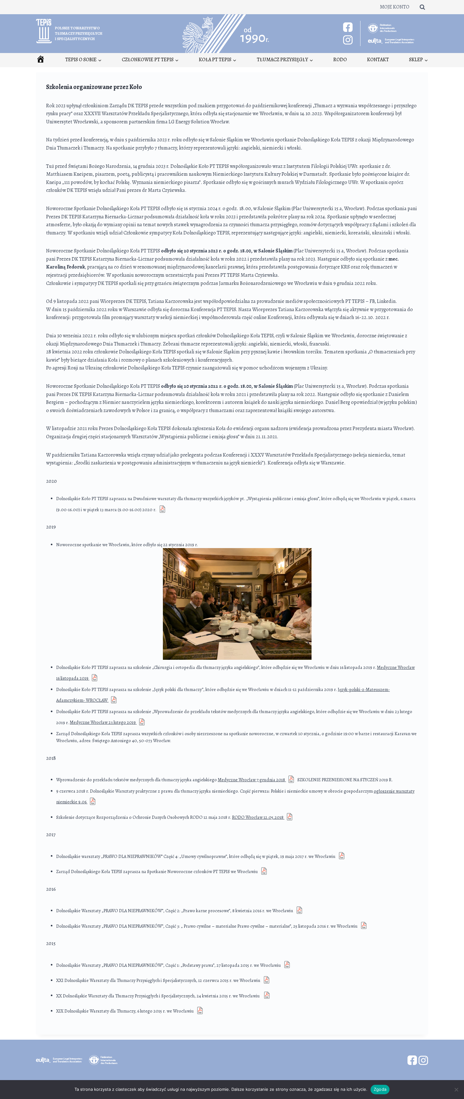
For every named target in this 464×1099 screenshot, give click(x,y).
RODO (340, 59)
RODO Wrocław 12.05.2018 (258, 817)
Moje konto (394, 6)
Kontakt (378, 59)
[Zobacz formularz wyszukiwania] (422, 7)
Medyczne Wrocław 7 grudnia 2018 (252, 780)
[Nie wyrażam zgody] (456, 1089)
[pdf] (267, 995)
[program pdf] (200, 1011)
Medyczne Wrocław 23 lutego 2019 (103, 722)
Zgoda (380, 1089)
